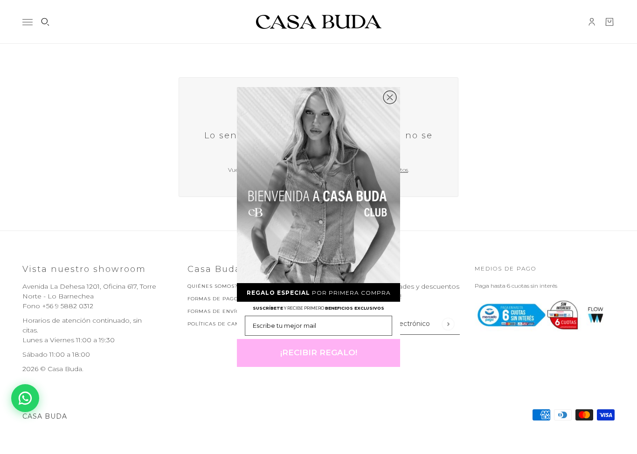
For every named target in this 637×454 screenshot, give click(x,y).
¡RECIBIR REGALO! (318, 352)
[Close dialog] (389, 97)
